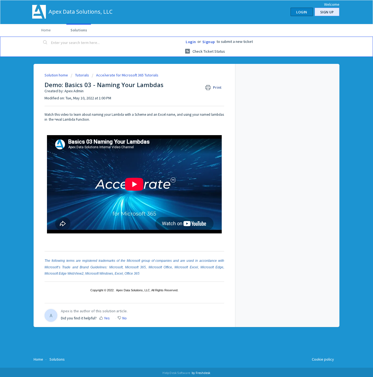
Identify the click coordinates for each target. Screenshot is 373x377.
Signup (208, 41)
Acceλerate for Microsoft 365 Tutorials (127, 75)
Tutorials (82, 75)
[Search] (45, 42)
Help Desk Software (176, 373)
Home (46, 30)
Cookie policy (323, 359)
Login (191, 41)
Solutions (78, 30)
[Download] (176, 118)
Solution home (57, 75)
